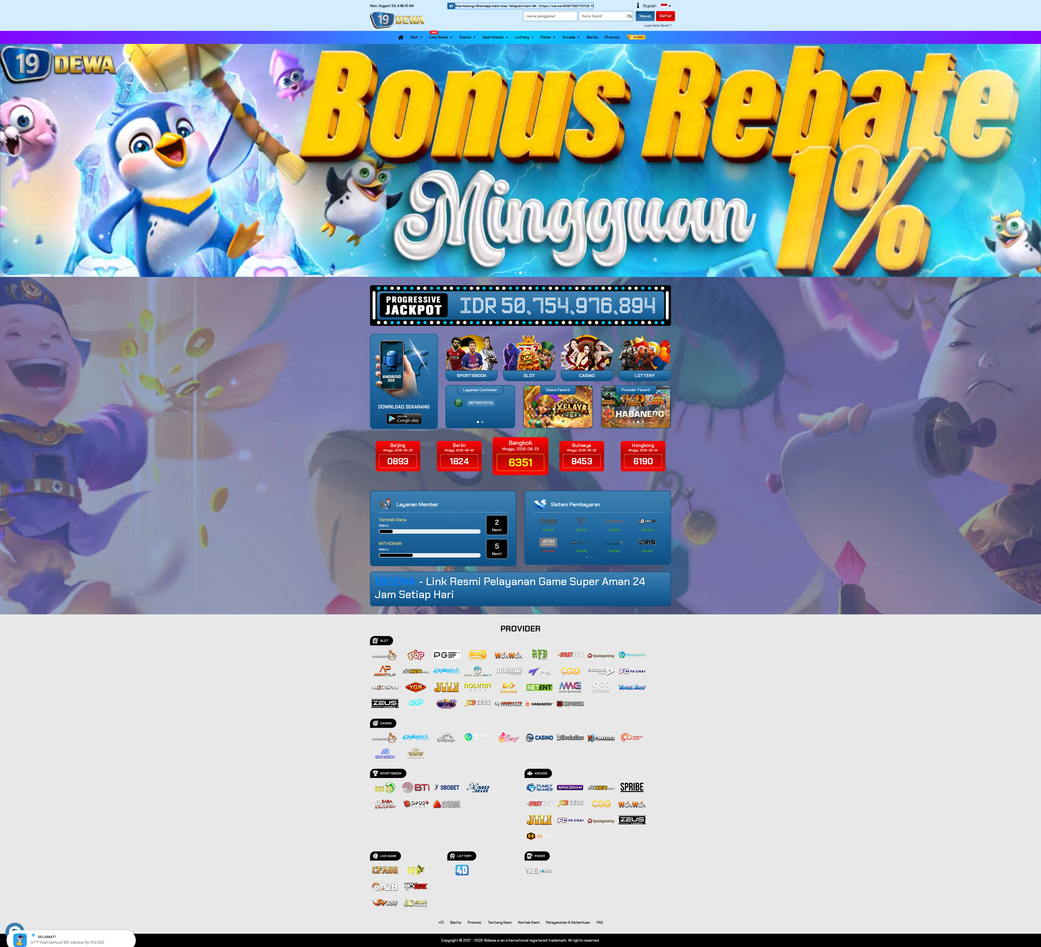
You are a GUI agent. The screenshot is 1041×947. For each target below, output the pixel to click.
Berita (592, 37)
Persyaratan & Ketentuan (568, 922)
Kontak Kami (528, 922)
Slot (414, 37)
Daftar (666, 15)
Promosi (612, 37)
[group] (636, 407)
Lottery (522, 37)
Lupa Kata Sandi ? (657, 25)
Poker (546, 37)
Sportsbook (493, 37)
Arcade (569, 37)
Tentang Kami (500, 922)
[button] (1034, 160)
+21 (441, 922)
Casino (465, 37)
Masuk (645, 16)
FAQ (600, 922)
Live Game (438, 37)
